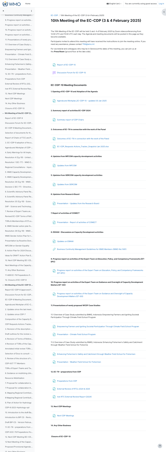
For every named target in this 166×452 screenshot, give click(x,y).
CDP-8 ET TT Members (15, 363)
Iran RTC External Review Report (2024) (19, 89)
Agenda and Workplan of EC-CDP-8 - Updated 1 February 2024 (19, 304)
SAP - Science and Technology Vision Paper (19, 206)
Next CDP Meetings (13, 98)
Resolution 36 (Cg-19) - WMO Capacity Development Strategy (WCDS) (19, 182)
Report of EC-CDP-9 (14, 118)
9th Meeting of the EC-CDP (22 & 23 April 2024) (19, 113)
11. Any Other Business (15, 270)
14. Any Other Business (15, 103)
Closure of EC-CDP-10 (14, 108)
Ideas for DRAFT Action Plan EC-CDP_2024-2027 (19, 255)
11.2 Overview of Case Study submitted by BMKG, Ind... (19, 59)
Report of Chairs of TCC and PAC (19, 138)
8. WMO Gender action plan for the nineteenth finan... (19, 226)
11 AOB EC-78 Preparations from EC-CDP (19, 275)
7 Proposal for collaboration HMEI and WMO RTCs (19, 388)
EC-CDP (54, 15)
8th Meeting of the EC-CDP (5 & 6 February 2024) (19, 285)
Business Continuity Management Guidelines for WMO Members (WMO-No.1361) (19, 15)
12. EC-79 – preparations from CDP (19, 74)
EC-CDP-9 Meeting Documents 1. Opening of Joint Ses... (19, 128)
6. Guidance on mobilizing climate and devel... (19, 373)
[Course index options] (31, 11)
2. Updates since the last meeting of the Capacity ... (19, 309)
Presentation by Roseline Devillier (19, 241)
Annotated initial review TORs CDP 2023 (19, 348)
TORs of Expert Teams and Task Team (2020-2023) (19, 368)
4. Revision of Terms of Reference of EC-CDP (19, 339)
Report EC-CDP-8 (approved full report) (19, 290)
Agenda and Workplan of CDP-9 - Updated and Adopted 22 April (19, 147)
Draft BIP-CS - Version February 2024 (19, 422)
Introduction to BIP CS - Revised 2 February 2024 (19, 417)
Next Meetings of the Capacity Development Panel (19, 265)
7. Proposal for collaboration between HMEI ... (19, 383)
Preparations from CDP (15, 79)
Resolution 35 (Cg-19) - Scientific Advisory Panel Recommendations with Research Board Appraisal (19, 201)
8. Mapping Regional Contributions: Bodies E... (19, 393)
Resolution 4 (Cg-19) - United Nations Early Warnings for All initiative (19, 157)
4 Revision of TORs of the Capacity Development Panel (19, 344)
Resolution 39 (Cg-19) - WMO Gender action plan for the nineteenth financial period (19, 231)
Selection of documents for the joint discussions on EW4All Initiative (19, 133)
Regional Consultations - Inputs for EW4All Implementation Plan (19, 167)
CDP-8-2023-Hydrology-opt (17, 407)
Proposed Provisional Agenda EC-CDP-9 (19, 447)
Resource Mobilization (14, 378)
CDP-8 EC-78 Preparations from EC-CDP (19, 432)
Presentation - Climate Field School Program (19, 54)
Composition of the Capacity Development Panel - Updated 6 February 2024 (19, 319)
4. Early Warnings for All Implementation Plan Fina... (19, 152)
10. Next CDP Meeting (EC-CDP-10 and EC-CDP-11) (19, 260)
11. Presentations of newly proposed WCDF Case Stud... (19, 40)
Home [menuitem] (27, 3)
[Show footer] (160, 446)
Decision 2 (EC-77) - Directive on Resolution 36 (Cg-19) (19, 187)
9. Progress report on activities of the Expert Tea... (19, 20)
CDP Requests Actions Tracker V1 (19, 324)
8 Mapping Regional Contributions (19, 398)
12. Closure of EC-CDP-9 (15, 280)
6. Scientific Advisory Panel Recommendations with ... (19, 192)
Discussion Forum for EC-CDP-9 (19, 123)
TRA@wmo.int (88, 44)
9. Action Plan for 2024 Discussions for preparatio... (19, 250)
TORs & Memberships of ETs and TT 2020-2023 (19, 221)
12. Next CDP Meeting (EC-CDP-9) (19, 437)
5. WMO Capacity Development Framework (19, 177)
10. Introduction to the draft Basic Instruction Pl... (19, 412)
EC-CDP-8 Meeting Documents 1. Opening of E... (19, 299)
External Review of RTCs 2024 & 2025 (19, 84)
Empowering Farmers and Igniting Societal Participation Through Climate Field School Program (19, 49)
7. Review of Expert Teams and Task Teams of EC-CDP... (19, 211)
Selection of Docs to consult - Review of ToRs (19, 353)
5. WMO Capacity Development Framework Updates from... (19, 172)
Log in (161, 3)
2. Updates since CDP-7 (15, 314)
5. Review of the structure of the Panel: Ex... (19, 358)
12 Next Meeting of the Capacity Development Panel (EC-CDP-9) (19, 442)
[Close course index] (3, 11)
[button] (114, 3)
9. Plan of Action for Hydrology (18, 402)
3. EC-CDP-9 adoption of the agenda (19, 142)
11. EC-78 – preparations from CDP (19, 427)
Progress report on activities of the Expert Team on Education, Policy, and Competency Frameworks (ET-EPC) (19, 25)
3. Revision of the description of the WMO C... (19, 329)
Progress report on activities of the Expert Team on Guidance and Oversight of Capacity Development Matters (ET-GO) (19, 35)
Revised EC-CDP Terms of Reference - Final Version (19, 216)
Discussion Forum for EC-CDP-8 (19, 295)
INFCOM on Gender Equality (17, 246)
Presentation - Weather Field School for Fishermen (19, 69)
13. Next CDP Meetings (15, 93)
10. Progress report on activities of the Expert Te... (19, 30)
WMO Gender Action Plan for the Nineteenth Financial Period (19, 236)
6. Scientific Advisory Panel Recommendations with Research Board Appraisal (19, 196)
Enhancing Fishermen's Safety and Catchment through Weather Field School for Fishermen (19, 64)
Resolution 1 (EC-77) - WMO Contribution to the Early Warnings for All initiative (19, 162)
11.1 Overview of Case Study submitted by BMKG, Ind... (19, 44)
